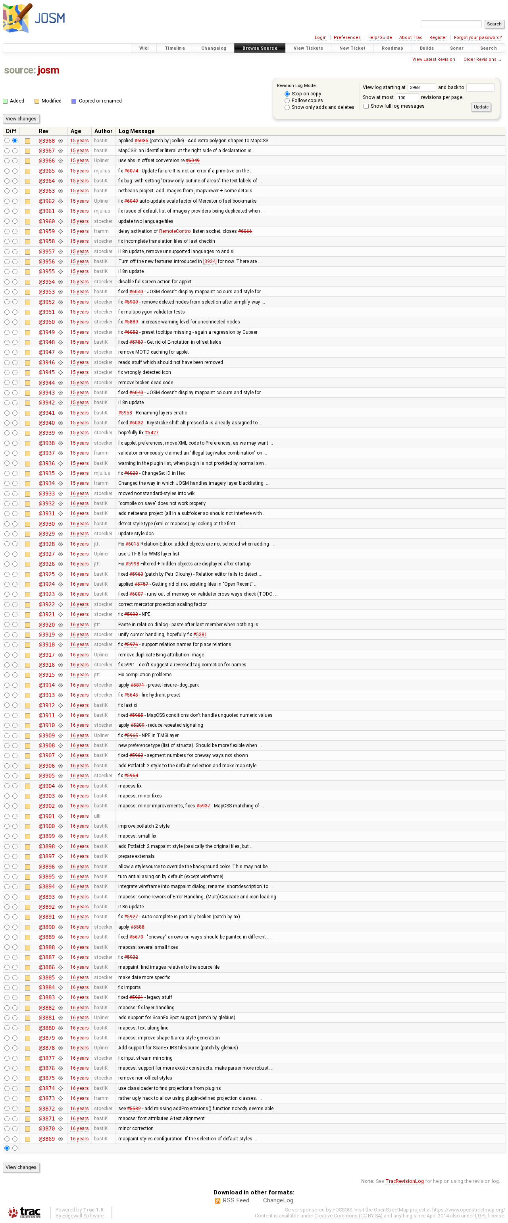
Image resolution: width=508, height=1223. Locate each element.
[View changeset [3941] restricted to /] (60, 413)
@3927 (46, 554)
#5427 (152, 432)
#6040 (136, 291)
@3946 (46, 362)
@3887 (46, 957)
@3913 (46, 695)
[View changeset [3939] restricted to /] (60, 433)
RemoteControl (175, 231)
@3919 (46, 634)
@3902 (46, 806)
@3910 (46, 725)
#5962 (136, 755)
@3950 (46, 322)
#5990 (131, 614)
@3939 (46, 433)
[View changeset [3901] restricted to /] (60, 816)
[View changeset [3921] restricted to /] (60, 614)
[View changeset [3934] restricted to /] (60, 483)
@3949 (46, 332)
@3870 (46, 1128)
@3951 (46, 312)
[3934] (210, 261)
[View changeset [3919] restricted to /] (60, 634)
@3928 (46, 544)
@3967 (46, 150)
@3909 (46, 735)
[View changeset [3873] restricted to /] (60, 1098)
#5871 (137, 685)
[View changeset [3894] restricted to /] (60, 886)
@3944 (46, 382)
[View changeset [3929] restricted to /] (60, 533)
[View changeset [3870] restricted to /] (60, 1128)
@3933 (46, 493)
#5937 (203, 806)
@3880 (46, 1028)
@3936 (46, 463)
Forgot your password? (478, 37)
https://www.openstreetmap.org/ (468, 1210)
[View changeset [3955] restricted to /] (60, 271)
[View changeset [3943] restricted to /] (60, 392)
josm (48, 70)
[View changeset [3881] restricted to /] (60, 1017)
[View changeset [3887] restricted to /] (60, 957)
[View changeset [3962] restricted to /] (60, 201)
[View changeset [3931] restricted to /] (60, 513)
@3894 (46, 886)
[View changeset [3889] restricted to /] (60, 937)
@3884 (46, 987)
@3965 (46, 171)
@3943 (46, 392)
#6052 (131, 332)
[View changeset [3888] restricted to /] (60, 947)
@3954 (46, 282)
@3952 (46, 302)
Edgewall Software (83, 1216)
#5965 (131, 735)
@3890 (46, 927)
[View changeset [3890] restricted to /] (60, 927)
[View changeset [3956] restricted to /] (60, 261)
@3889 (46, 937)
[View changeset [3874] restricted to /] (60, 1088)
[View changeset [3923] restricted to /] (60, 594)
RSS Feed (236, 1200)
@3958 (46, 241)
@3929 (46, 533)
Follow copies (307, 100)
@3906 (46, 765)
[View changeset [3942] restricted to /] (60, 402)
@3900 (46, 826)
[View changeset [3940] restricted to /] (60, 423)
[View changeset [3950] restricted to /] (60, 322)
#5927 (131, 916)
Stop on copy (306, 94)
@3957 (46, 251)
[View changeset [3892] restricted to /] (60, 907)
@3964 (46, 181)
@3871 (46, 1118)
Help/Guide (380, 37)
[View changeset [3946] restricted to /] (60, 362)
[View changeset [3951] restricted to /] (60, 312)
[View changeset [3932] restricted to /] (60, 503)
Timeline (175, 48)
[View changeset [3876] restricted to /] (60, 1068)
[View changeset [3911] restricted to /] (60, 715)
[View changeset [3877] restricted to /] (60, 1058)
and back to (452, 87)
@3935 (46, 473)
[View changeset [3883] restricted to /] (60, 997)
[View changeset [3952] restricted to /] (60, 302)
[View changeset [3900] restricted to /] (60, 826)
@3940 (46, 423)
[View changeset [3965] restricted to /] (60, 171)
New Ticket (352, 48)
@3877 (46, 1058)
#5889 (131, 322)
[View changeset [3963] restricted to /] (60, 191)
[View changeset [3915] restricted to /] (60, 674)
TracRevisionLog (404, 1181)
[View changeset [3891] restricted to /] (60, 916)
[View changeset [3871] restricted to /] (60, 1118)
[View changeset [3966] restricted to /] (60, 160)
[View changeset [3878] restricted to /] (60, 1048)
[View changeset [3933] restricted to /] (60, 493)
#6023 (131, 473)
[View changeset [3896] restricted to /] (60, 866)
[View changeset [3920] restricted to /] (60, 624)
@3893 (46, 897)
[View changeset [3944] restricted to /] (60, 382)
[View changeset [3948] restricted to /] (60, 342)
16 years (79, 493)
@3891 (46, 916)
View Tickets (308, 48)
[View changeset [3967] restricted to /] (60, 150)
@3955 (46, 271)
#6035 (141, 140)
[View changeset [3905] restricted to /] (60, 775)
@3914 (46, 685)
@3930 (46, 524)
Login (321, 37)
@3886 (46, 967)
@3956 (46, 261)
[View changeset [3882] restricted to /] (60, 1007)
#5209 (137, 725)
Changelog (213, 48)
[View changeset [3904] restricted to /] (60, 786)
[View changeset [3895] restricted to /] (60, 876)
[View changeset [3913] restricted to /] (60, 695)
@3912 (46, 705)
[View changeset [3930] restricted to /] (60, 524)
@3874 (46, 1088)
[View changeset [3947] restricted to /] (60, 352)
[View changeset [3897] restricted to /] (60, 856)
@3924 (46, 584)
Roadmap (393, 48)
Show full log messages (397, 106)
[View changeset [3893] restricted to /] (60, 897)
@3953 (46, 291)
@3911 (46, 715)
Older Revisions (480, 59)
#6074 (131, 171)
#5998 (132, 564)
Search (488, 48)
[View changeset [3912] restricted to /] (60, 705)
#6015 (132, 544)
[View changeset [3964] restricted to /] (60, 181)
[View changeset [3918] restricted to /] (60, 644)
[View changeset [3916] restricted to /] (60, 665)
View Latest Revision (433, 59)
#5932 (131, 957)
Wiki (144, 48)
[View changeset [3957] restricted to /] (60, 251)
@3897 (46, 856)
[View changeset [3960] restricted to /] (60, 221)
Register (438, 37)
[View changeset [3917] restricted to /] (60, 655)
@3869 (46, 1139)
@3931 (46, 513)
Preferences (347, 37)
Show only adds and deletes (322, 107)
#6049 (193, 160)
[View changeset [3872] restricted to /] (60, 1108)
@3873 (46, 1098)
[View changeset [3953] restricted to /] (60, 291)
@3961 (46, 211)
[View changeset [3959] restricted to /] (60, 231)
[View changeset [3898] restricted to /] (60, 846)
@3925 (46, 574)
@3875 (46, 1078)
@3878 (46, 1048)
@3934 (46, 483)
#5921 (136, 997)
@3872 (46, 1108)
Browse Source (259, 48)
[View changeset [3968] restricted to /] (60, 140)
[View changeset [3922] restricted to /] (60, 604)
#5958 (125, 413)
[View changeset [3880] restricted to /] (60, 1028)
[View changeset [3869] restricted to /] (60, 1139)
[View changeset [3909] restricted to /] (60, 735)
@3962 (46, 201)
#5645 (131, 695)
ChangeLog (278, 1200)
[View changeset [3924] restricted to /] (60, 584)
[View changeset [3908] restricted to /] (60, 745)
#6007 (136, 594)
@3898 (46, 846)
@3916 (46, 665)
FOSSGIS (342, 1210)
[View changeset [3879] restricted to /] (60, 1038)
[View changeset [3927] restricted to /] (60, 554)
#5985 (136, 715)
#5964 (131, 775)
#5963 (136, 574)
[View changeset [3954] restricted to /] (60, 282)
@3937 (46, 453)
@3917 (46, 655)
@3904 (46, 786)
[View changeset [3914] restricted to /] (60, 685)
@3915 (46, 674)
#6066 (245, 231)
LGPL (481, 1216)
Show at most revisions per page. (413, 97)
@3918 (46, 644)
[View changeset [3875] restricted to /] (60, 1078)
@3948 (46, 342)
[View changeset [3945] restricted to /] (60, 372)
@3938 (46, 443)
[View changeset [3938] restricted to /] (60, 443)
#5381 (200, 634)
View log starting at (385, 87)
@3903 (46, 796)
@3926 (46, 564)
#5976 (131, 644)
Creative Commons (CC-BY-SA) (348, 1216)
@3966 (46, 160)
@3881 (46, 1017)
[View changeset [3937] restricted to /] (60, 453)
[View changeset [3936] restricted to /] (60, 463)
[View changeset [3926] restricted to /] (60, 564)
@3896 (46, 866)
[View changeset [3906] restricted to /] (60, 765)
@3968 (46, 140)
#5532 (134, 1108)
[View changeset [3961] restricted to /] (60, 211)
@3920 (46, 624)
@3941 (46, 413)
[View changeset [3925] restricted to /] (60, 574)
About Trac (411, 37)
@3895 (46, 876)
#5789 (136, 342)
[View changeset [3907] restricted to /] (60, 755)
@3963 (46, 191)
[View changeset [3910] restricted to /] (60, 725)
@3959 (46, 231)
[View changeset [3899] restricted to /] (60, 836)
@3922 (46, 604)
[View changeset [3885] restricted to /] (60, 977)
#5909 (131, 302)
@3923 (46, 594)
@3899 (46, 836)
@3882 (46, 1007)
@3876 (46, 1068)
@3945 (46, 372)
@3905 (46, 775)
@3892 (46, 907)
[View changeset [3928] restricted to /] (60, 544)
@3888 (46, 947)
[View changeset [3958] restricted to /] (60, 241)
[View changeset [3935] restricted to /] (60, 473)
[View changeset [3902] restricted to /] (60, 806)
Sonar (457, 48)
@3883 (46, 997)
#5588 (137, 927)
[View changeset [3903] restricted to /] (60, 796)
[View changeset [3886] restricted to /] (60, 967)
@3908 (46, 745)
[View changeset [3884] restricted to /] (60, 987)
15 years (79, 140)
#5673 (136, 937)
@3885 (46, 977)
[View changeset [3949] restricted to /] (60, 332)
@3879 (46, 1038)
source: (20, 70)
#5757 (141, 584)
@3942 (46, 402)
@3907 (46, 755)
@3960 (46, 221)
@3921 (46, 614)
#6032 (136, 423)
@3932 (46, 503)
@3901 (46, 816)
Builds (427, 48)
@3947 (46, 352)
